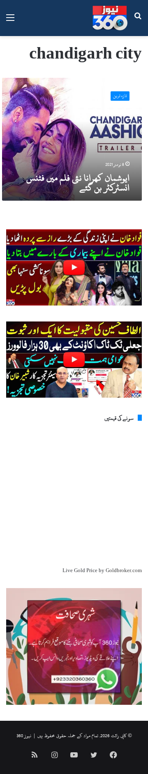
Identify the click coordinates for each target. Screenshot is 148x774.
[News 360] (109, 18)
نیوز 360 (23, 735)
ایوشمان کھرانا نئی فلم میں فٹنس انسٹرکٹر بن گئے (78, 183)
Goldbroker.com (124, 570)
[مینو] (10, 21)
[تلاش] (138, 21)
